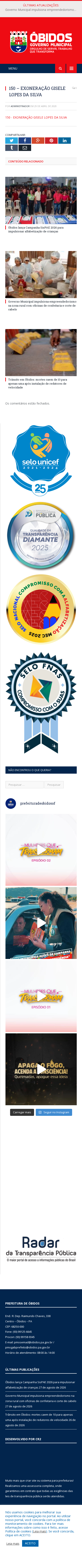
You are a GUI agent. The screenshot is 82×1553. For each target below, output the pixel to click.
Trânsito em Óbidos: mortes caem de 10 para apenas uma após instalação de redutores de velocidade (37, 383)
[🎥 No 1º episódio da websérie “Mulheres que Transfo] (41, 996)
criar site (30, 1480)
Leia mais (39, 1531)
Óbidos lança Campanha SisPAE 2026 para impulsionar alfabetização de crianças (35, 229)
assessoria (34, 1486)
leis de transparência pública (23, 1496)
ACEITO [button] (30, 1543)
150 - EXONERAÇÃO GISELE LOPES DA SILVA (36, 117)
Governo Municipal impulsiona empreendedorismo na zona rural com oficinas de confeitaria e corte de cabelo (42, 10)
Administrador (20, 106)
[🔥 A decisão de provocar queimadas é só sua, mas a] (41, 1069)
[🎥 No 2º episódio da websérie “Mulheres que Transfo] (41, 850)
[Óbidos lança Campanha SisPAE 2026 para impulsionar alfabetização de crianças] (41, 200)
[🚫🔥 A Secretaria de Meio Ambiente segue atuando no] (41, 923)
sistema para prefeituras (57, 1480)
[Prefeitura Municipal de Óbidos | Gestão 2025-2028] (41, 41)
